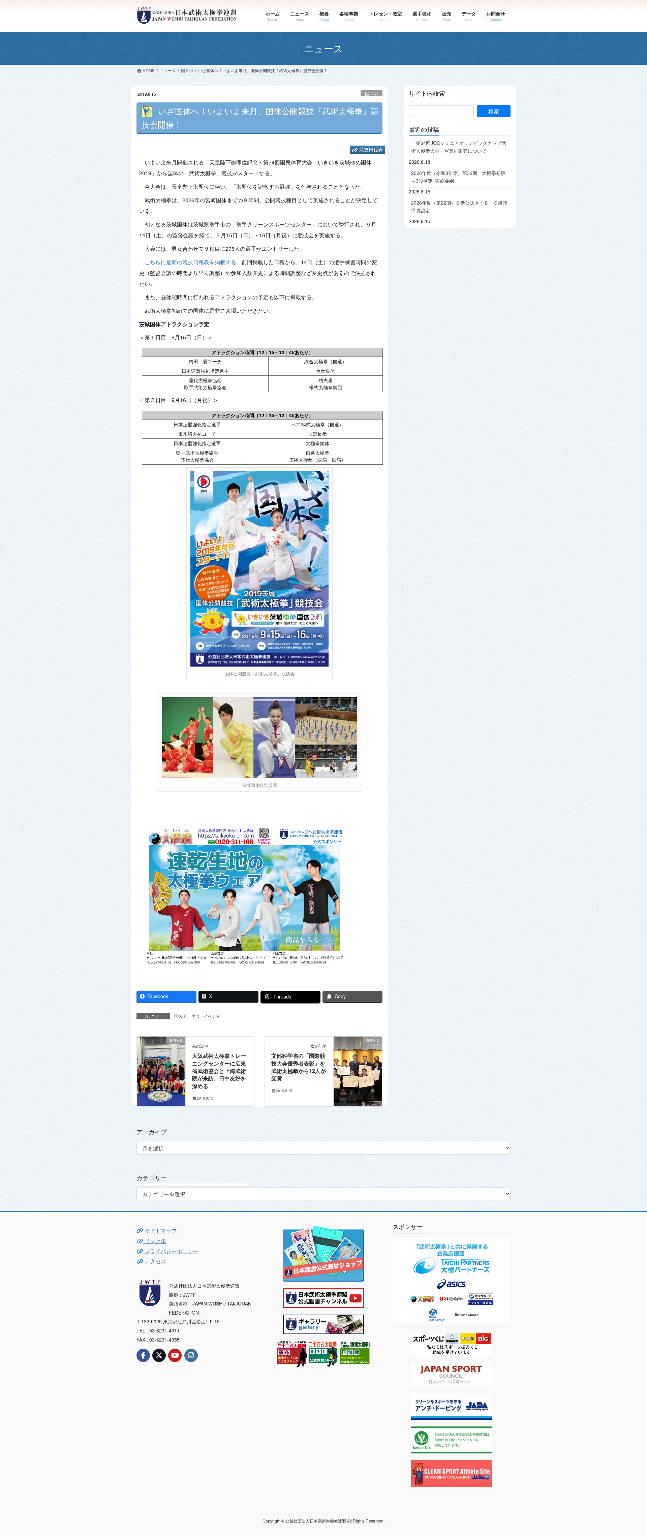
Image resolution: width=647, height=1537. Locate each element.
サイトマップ (160, 1230)
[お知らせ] (161, 1061)
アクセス (154, 1261)
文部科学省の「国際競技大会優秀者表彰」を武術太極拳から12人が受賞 (298, 1067)
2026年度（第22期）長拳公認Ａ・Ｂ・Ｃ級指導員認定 (459, 206)
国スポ (371, 93)
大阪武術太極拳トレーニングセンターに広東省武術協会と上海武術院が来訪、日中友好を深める (219, 1071)
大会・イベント (206, 1016)
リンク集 (154, 1241)
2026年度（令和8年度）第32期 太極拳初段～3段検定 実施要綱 (458, 177)
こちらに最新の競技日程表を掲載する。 (193, 262)
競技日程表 (371, 149)
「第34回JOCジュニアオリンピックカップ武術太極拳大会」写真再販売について (458, 147)
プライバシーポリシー (170, 1251)
